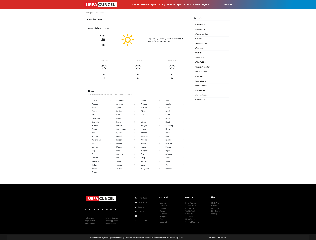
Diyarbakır (95, 122)
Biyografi (181, 4)
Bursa (168, 115)
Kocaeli (119, 143)
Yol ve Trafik (200, 29)
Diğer (205, 4)
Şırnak (118, 161)
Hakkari (144, 129)
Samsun (95, 158)
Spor (189, 4)
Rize (142, 154)
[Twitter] (90, 209)
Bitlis (93, 115)
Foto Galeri (142, 198)
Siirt (117, 158)
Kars (167, 136)
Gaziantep (169, 126)
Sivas (168, 158)
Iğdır (93, 133)
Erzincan (95, 126)
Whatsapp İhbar (112, 221)
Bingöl (168, 111)
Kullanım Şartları (112, 218)
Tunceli (119, 165)
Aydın (118, 108)
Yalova (94, 169)
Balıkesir (144, 108)
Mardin (143, 147)
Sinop (143, 158)
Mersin (168, 147)
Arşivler (141, 212)
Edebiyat (196, 4)
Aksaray (95, 104)
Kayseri (119, 140)
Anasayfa (89, 13)
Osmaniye (120, 154)
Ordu (94, 154)
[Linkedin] (103, 209)
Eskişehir (144, 126)
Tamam (223, 238)
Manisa (119, 147)
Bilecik (143, 111)
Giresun (95, 129)
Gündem (145, 4)
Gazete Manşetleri (203, 67)
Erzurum (119, 126)
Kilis (93, 143)
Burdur (143, 115)
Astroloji (199, 53)
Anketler (214, 206)
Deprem (135, 4)
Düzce (118, 122)
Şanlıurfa (95, 161)
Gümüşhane (121, 129)
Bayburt (119, 111)
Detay (213, 238)
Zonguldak (145, 169)
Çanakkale (96, 118)
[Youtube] (99, 209)
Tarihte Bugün (201, 95)
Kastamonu (96, 140)
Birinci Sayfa (201, 81)
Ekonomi (171, 4)
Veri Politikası (90, 223)
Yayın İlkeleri (90, 221)
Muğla (94, 151)
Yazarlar (141, 207)
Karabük (119, 136)
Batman (95, 111)
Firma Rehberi (201, 72)
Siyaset (154, 4)
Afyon (143, 100)
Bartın (168, 108)
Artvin (94, 108)
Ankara (94, 172)
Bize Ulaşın (142, 221)
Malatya (95, 147)
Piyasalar (199, 39)
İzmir (167, 133)
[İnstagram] (95, 209)
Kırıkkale (144, 140)
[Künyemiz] (136, 216)
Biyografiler (200, 90)
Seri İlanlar (200, 76)
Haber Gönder (111, 223)
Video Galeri (143, 202)
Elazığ (168, 122)
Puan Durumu (201, 43)
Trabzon (95, 165)
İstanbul (144, 133)
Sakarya (169, 154)
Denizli (168, 118)
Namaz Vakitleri (202, 34)
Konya (143, 143)
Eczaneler (200, 48)
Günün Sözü (200, 100)
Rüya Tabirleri (201, 62)
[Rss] (108, 209)
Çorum (143, 118)
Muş (118, 151)
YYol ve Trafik (190, 206)
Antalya (144, 104)
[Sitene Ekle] (116, 209)
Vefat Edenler (201, 86)
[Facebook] (86, 209)
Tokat (168, 161)
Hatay (168, 129)
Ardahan (169, 104)
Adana (94, 100)
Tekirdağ (144, 161)
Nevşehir (144, 151)
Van (167, 165)
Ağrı (167, 100)
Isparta (119, 133)
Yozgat (119, 169)
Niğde (168, 151)
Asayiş (162, 4)
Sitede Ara (215, 203)
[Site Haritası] (112, 209)
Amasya (119, 104)
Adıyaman (120, 100)
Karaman (144, 136)
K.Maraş (95, 136)
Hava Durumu (201, 25)
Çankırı (119, 118)
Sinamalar (200, 58)
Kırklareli (169, 169)
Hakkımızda (89, 218)
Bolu (118, 115)
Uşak (143, 165)
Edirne (143, 122)
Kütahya (169, 143)
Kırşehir (168, 140)
